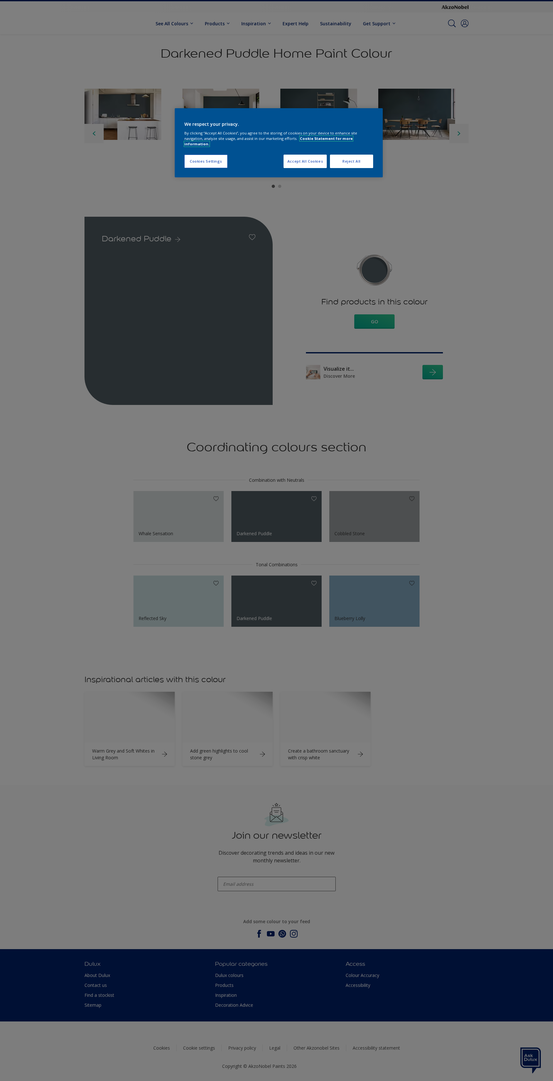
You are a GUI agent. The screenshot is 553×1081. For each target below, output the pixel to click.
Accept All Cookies (305, 161)
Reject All (351, 161)
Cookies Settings (206, 161)
